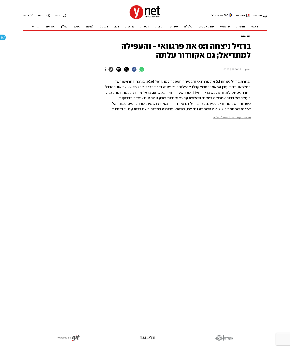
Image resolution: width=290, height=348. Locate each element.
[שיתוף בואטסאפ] (141, 69)
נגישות (41, 15)
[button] (212, 15)
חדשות (245, 36)
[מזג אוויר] (230, 17)
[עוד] (105, 69)
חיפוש (58, 15)
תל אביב (218, 15)
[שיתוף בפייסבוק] (134, 69)
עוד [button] (37, 26)
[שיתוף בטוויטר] (126, 69)
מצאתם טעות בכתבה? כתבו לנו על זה (232, 118)
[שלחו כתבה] (118, 69)
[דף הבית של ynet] (145, 19)
